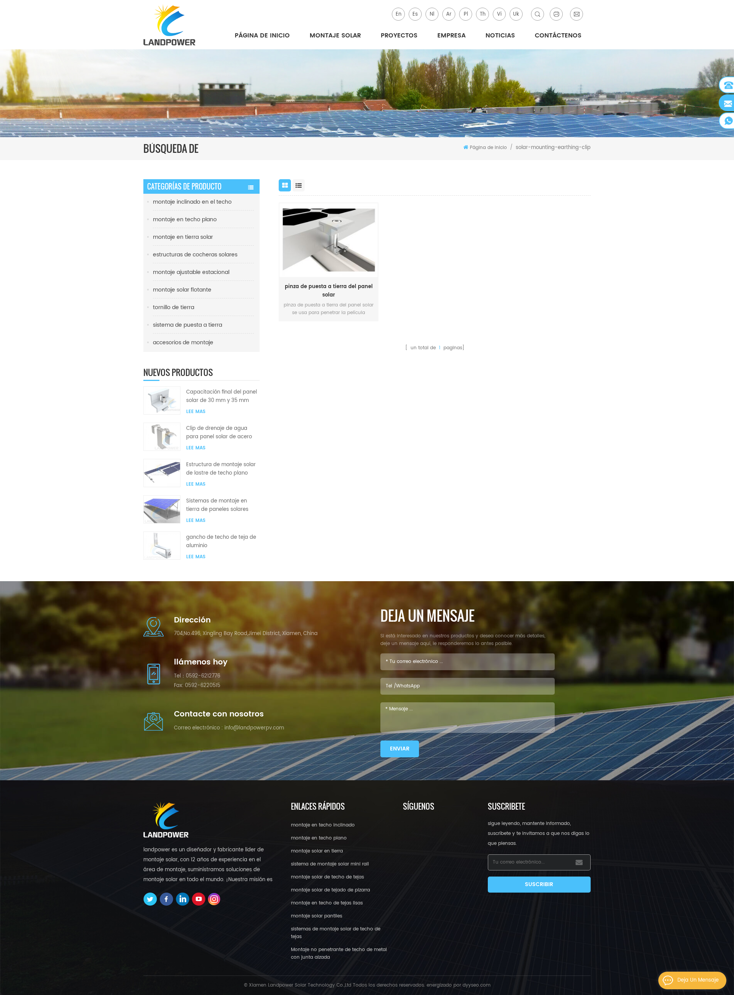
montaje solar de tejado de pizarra (330, 890)
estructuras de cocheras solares (195, 254)
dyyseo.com (476, 985)
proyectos (399, 36)
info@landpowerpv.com (254, 728)
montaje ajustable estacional (191, 272)
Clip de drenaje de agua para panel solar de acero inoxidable (219, 433)
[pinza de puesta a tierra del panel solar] (328, 240)
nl (432, 14)
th (483, 14)
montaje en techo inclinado (323, 825)
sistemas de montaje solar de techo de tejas (335, 932)
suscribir (539, 884)
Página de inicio (262, 36)
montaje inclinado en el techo (192, 202)
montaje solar (335, 36)
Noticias (500, 36)
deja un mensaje (698, 980)
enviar (399, 748)
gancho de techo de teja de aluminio (221, 541)
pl (466, 14)
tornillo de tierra (173, 307)
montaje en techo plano (185, 219)
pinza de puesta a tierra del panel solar (329, 291)
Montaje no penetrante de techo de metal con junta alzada (339, 953)
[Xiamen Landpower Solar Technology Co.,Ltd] (170, 24)
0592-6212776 (203, 676)
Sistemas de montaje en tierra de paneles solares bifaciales (217, 505)
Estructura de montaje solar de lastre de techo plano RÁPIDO (221, 469)
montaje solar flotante (182, 289)
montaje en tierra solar (183, 237)
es (415, 14)
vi (499, 14)
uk (516, 14)
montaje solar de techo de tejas (327, 877)
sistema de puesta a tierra (187, 325)
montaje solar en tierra (317, 851)
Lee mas (195, 411)
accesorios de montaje (183, 342)
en (398, 14)
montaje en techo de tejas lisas (327, 903)
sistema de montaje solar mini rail (330, 864)
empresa (451, 36)
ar (448, 14)
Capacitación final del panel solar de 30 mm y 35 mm (221, 396)
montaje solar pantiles (316, 916)
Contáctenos (558, 36)
